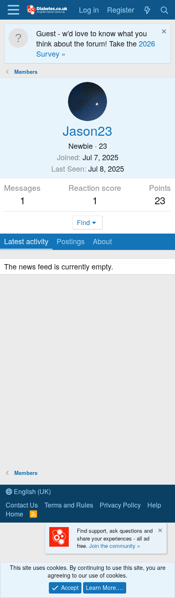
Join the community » (114, 545)
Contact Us (22, 505)
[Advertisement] (87, 373)
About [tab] (102, 241)
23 (160, 200)
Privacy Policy (120, 505)
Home (14, 514)
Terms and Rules (68, 505)
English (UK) (31, 491)
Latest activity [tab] (26, 241)
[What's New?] (147, 9)
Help (154, 505)
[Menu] (13, 10)
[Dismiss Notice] (163, 32)
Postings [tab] (71, 241)
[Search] (164, 9)
